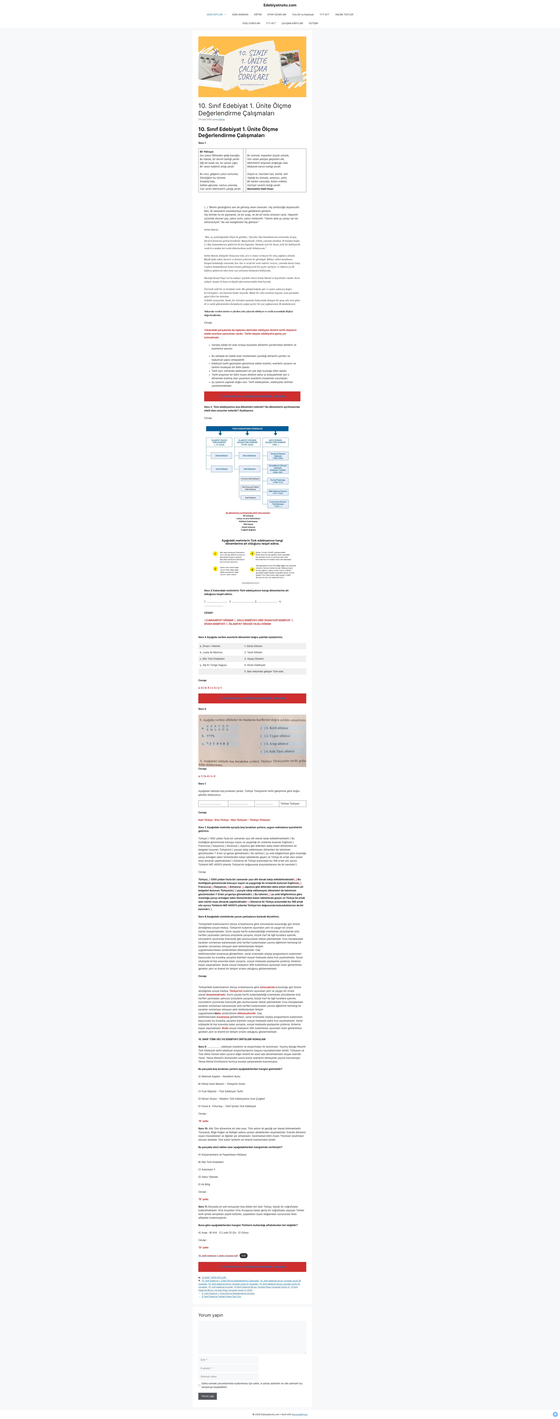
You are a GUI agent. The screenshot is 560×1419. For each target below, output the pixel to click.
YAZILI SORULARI (251, 23)
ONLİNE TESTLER (344, 14)
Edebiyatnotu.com (280, 5)
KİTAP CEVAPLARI (276, 14)
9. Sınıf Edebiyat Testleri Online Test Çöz (221, 1296)
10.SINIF (206, 1277)
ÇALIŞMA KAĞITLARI (292, 23)
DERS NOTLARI (215, 14)
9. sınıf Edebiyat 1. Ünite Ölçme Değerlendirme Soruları (228, 1293)
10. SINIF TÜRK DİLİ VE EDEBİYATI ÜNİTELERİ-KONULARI (252, 396)
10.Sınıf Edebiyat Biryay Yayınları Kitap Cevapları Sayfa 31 (262, 1287)
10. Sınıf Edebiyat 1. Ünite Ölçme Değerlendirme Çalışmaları (230, 1280)
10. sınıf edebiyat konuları (220, 1287)
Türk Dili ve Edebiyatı (303, 14)
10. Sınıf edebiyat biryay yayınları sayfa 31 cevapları (233, 1284)
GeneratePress (300, 1414)
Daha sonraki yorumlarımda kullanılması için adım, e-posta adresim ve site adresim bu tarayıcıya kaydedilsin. (252, 1385)
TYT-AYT (324, 14)
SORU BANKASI (240, 14)
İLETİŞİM (313, 23)
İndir (244, 1255)
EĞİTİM (258, 14)
